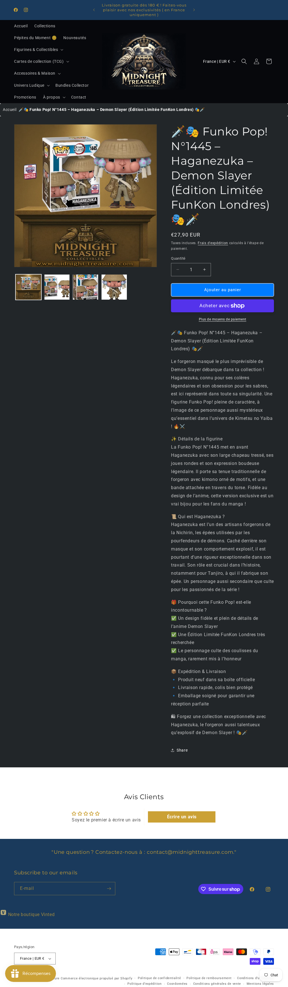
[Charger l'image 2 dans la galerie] (57, 287)
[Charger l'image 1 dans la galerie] (28, 287)
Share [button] (182, 750)
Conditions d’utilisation (255, 978)
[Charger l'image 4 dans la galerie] (114, 287)
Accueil (9, 109)
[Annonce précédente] (94, 10)
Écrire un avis (182, 816)
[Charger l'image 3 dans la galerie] (85, 287)
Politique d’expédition (144, 984)
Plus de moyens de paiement (222, 319)
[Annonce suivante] (194, 10)
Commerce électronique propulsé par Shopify (96, 978)
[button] (38, 49)
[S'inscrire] (109, 888)
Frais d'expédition (213, 243)
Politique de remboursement (208, 978)
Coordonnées (177, 984)
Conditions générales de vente (217, 984)
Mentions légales (260, 984)
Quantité (178, 258)
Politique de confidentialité (159, 978)
